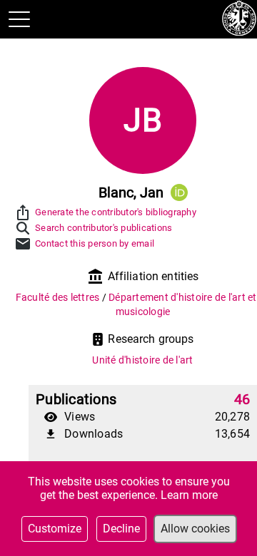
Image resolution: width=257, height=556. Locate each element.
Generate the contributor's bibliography (115, 212)
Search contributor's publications (103, 227)
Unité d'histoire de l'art (142, 360)
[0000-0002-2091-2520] (179, 192)
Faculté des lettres (59, 297)
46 (242, 399)
